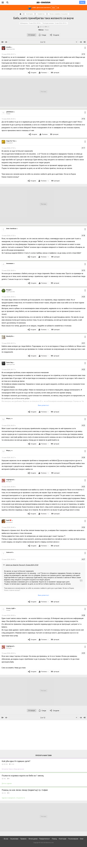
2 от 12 (42, 42)
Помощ (54, 839)
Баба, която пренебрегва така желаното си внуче (43, 18)
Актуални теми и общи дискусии (13, 769)
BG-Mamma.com (49, 842)
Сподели (56, 35)
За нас (6, 839)
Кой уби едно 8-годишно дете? (16, 761)
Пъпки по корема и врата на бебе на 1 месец (23, 775)
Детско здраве (7, 783)
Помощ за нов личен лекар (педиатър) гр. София (25, 790)
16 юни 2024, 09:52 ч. (60, 23)
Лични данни (33, 839)
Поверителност (44, 839)
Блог (81, 839)
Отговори (31, 35)
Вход (82, 2)
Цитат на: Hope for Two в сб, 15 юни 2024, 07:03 (22, 565)
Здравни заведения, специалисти (13, 798)
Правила (23, 839)
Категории (62, 839)
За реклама (14, 839)
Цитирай (56, 72)
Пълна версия (73, 839)
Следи (44, 35)
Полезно (44, 72)
